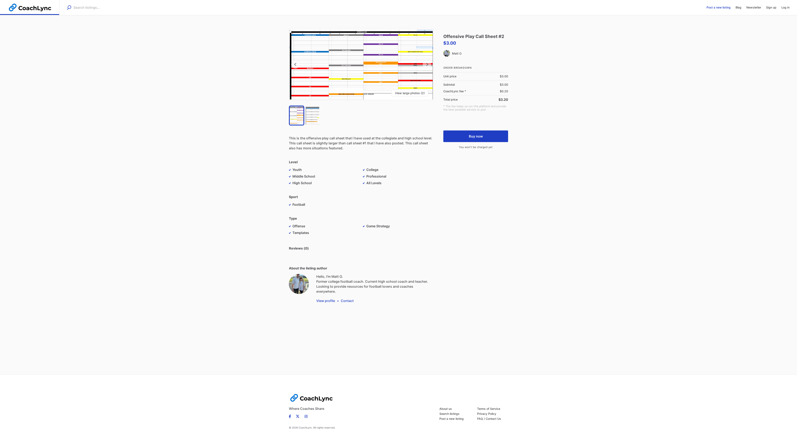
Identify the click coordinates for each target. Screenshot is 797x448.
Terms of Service (488, 408)
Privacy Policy (486, 413)
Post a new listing (451, 418)
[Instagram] (305, 416)
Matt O (456, 53)
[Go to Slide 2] (312, 115)
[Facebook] (291, 416)
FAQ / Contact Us (489, 418)
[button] (361, 64)
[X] (297, 416)
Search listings (449, 413)
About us (445, 408)
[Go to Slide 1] (296, 115)
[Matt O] (299, 284)
